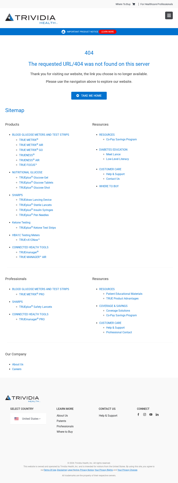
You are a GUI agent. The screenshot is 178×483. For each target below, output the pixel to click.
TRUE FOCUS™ (28, 165)
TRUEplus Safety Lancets (35, 306)
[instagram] (144, 414)
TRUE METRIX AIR (31, 145)
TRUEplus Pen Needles (34, 215)
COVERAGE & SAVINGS (113, 306)
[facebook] (138, 414)
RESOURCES (107, 134)
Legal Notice (73, 470)
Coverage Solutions (118, 310)
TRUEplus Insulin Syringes (36, 210)
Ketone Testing (21, 222)
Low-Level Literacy (117, 159)
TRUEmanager (29, 252)
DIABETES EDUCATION (113, 149)
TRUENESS (27, 155)
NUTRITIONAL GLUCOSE (27, 172)
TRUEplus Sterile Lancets (35, 205)
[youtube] (150, 414)
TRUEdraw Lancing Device (35, 199)
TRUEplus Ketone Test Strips (37, 227)
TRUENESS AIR (29, 160)
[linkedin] (157, 414)
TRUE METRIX (28, 140)
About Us (17, 364)
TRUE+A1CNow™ (29, 240)
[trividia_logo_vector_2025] (31, 14)
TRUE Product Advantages (122, 298)
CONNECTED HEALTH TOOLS (30, 247)
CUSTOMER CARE (110, 169)
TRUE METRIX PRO (31, 294)
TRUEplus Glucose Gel (33, 177)
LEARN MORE (107, 32)
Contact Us (113, 178)
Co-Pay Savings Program (121, 139)
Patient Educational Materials (124, 293)
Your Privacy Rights (104, 470)
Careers (16, 369)
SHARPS (17, 195)
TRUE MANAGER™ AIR (32, 257)
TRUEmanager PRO (32, 319)
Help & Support (115, 174)
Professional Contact (119, 332)
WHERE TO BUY (109, 186)
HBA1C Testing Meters (26, 235)
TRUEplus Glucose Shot (34, 187)
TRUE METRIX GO (31, 150)
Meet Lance (113, 154)
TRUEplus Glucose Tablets (36, 182)
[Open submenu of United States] (39, 418)
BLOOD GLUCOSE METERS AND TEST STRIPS (40, 134)
